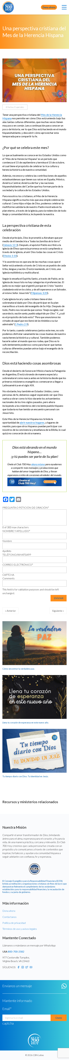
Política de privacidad (14, 922)
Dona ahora (49, 7)
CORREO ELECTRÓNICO (17, 564)
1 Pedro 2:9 (21, 324)
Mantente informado (17, 1001)
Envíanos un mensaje (17, 986)
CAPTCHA (8, 574)
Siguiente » (58, 610)
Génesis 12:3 (10, 244)
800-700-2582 (16, 951)
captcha (8, 1023)
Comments (8, 578)
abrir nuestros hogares (32, 422)
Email (7, 1009)
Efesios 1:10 (10, 255)
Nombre (7, 540)
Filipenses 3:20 (39, 292)
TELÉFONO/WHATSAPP (16, 554)
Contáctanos (9, 916)
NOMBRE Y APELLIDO (16, 530)
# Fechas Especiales (15, 107)
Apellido (6, 550)
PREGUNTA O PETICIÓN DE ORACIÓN (25, 507)
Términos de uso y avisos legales (19, 928)
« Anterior (10, 610)
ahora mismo (38, 464)
